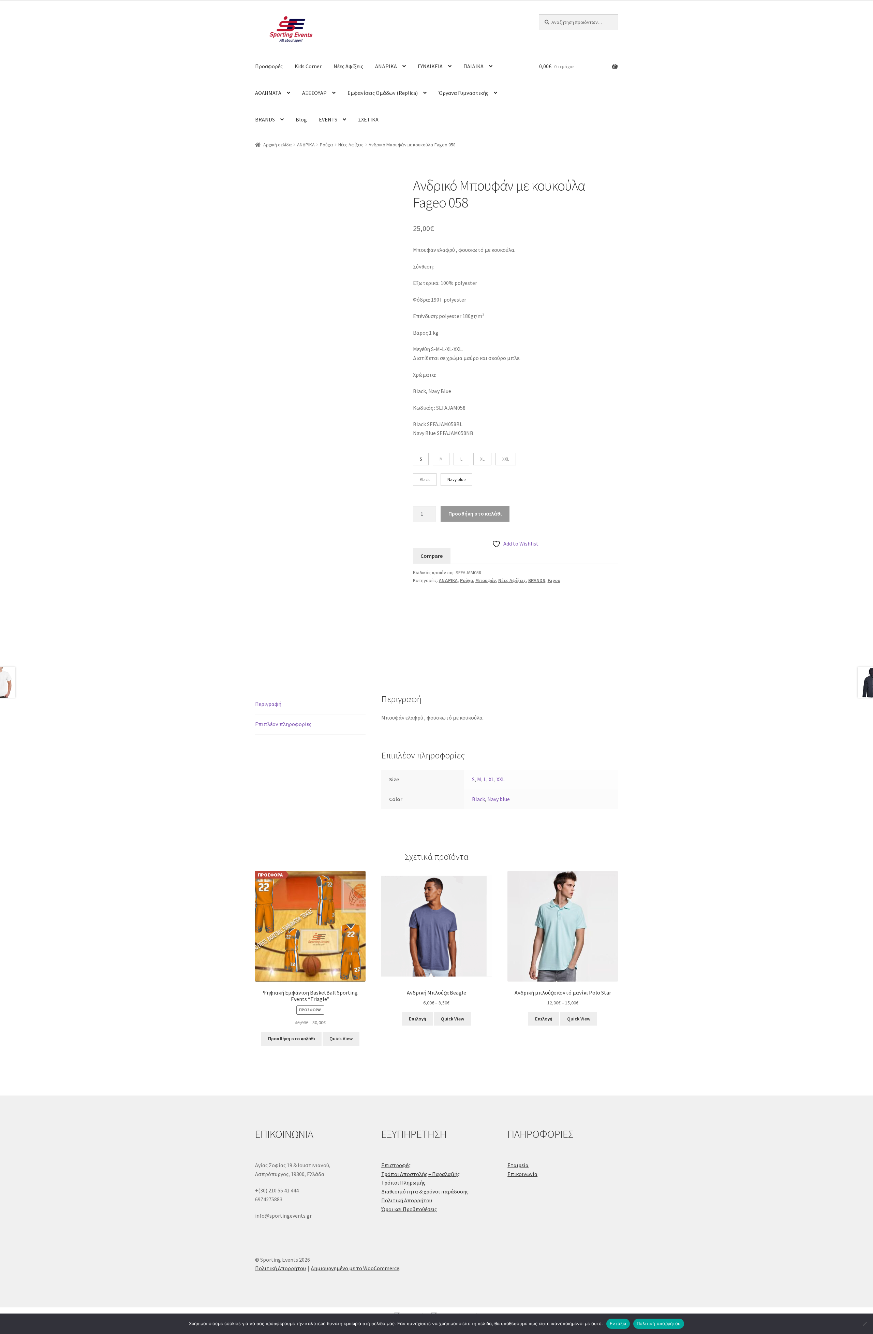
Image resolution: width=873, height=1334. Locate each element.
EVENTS (328, 119)
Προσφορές (269, 66)
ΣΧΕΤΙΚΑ (368, 119)
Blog (301, 119)
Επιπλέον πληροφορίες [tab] (283, 724)
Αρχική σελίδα (277, 145)
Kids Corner (308, 66)
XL (491, 779)
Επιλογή (417, 1019)
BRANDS (265, 119)
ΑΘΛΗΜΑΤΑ (268, 92)
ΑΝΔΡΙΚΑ (386, 66)
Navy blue (498, 799)
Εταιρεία (518, 1165)
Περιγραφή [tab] (268, 703)
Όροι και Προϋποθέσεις (409, 1209)
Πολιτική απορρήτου (659, 1323)
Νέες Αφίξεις (348, 66)
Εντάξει (618, 1323)
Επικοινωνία (522, 1174)
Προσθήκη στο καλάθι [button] (291, 1038)
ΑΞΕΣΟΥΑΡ (314, 92)
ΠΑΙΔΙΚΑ (473, 66)
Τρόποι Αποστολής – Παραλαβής (420, 1174)
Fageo (554, 580)
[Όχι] (864, 1323)
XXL (501, 779)
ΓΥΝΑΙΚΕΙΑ (430, 66)
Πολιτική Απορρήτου (406, 1200)
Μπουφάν (485, 580)
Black (478, 799)
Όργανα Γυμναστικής (463, 92)
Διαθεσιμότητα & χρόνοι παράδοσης (425, 1191)
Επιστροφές (396, 1165)
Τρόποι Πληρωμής (403, 1182)
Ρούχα (326, 145)
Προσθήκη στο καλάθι (475, 513)
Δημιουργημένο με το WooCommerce (355, 1268)
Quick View (341, 1038)
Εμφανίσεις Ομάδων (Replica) (382, 92)
